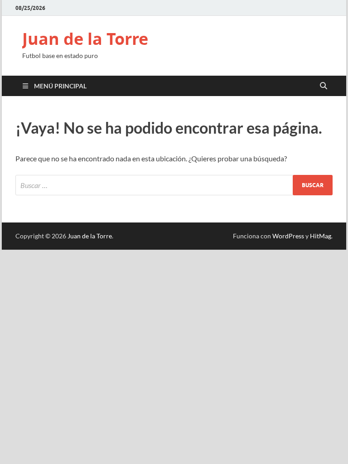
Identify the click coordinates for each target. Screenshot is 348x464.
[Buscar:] (174, 185)
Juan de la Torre (85, 39)
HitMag (320, 236)
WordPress (288, 236)
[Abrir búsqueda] (323, 86)
